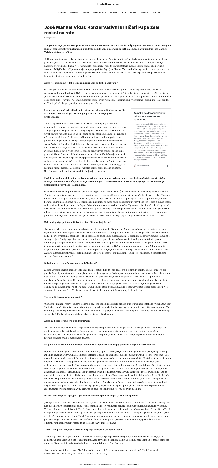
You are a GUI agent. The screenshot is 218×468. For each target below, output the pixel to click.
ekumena (74, 12)
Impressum (118, 464)
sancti (113, 12)
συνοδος (61, 12)
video (123, 12)
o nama (133, 12)
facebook (144, 12)
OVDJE (70, 453)
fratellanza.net (109, 4)
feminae (85, 12)
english (157, 12)
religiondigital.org (99, 443)
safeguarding (100, 12)
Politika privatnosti (131, 464)
